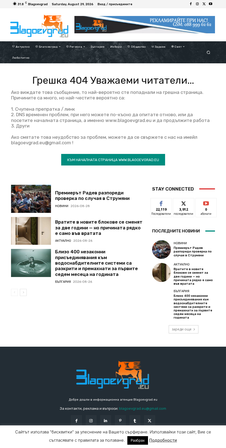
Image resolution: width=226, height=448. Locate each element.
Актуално (63, 240)
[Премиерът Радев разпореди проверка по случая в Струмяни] (31, 199)
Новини (61, 206)
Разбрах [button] (138, 440)
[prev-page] (14, 292)
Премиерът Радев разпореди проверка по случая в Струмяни (92, 195)
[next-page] (23, 292)
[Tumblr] (135, 420)
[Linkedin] (105, 420)
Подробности (163, 440)
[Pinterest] (120, 420)
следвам (184, 202)
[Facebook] (190, 4)
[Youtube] (210, 4)
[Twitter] (204, 4)
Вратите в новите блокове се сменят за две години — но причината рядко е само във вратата (98, 227)
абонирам (206, 202)
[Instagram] (197, 4)
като (161, 202)
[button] (208, 52)
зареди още (182, 329)
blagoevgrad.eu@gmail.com (142, 408)
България (63, 281)
